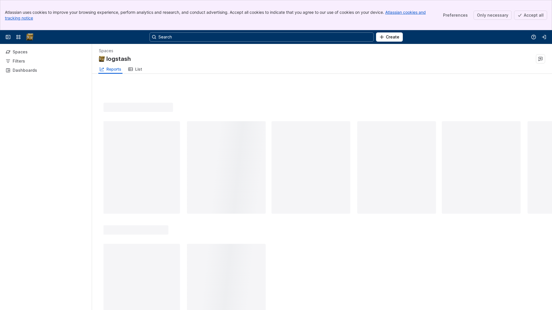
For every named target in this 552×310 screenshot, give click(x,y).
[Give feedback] (540, 58)
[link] (135, 69)
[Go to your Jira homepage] (29, 37)
